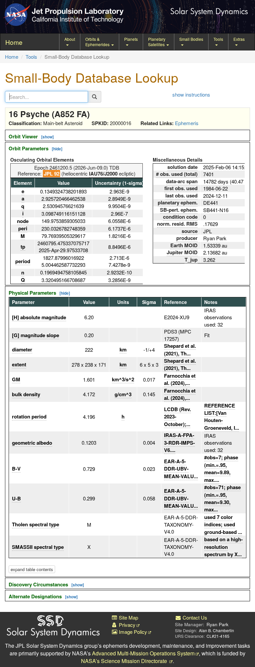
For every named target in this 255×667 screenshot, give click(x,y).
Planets (131, 39)
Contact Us (194, 617)
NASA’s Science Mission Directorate (124, 661)
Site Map (128, 617)
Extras (239, 39)
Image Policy (132, 631)
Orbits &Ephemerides (98, 41)
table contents (32, 569)
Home (11, 56)
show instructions (191, 94)
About (69, 39)
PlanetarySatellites (157, 41)
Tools (218, 39)
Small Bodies (191, 39)
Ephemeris (187, 122)
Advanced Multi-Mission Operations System (143, 653)
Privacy (126, 624)
